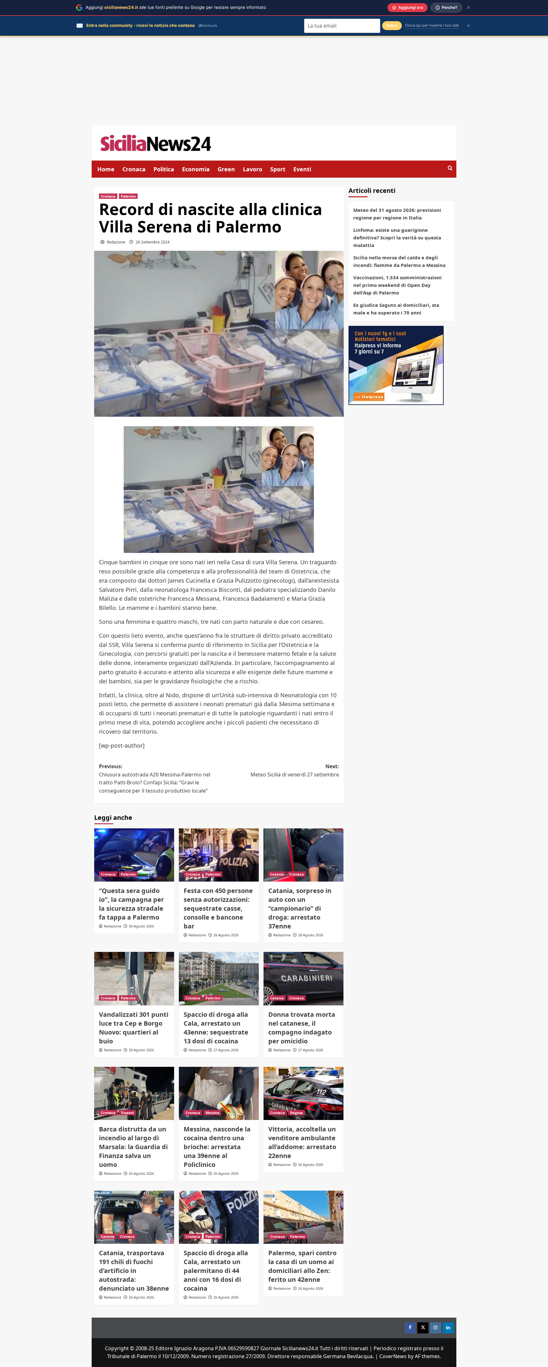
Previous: (154, 778)
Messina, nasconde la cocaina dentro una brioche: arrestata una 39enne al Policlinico (217, 1147)
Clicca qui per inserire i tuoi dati (432, 25)
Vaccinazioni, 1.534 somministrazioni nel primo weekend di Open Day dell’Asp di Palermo (397, 285)
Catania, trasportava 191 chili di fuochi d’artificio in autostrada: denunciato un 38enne (134, 1271)
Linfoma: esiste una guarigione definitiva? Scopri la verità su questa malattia (397, 237)
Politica (163, 169)
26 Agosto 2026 (141, 1173)
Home (105, 169)
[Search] (450, 168)
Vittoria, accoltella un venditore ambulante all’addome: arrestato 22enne (302, 1142)
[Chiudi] (468, 7)
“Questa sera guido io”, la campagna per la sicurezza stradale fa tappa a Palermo (131, 903)
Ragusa (296, 1112)
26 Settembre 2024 (153, 242)
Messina (212, 1112)
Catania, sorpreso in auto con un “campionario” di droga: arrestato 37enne (299, 908)
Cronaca (134, 169)
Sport (277, 169)
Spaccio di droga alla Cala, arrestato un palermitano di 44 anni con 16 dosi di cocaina (216, 1271)
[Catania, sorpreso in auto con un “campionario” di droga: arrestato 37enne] (303, 855)
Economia (196, 169)
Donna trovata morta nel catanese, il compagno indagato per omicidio (301, 1027)
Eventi (302, 169)
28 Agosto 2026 (225, 935)
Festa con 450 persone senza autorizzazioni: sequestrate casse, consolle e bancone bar (218, 908)
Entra (392, 25)
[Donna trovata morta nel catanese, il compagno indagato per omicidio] (303, 978)
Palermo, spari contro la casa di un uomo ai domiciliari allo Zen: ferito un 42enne (302, 1266)
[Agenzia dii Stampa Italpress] (396, 364)
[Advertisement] (274, 80)
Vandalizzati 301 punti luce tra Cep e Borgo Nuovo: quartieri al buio (133, 1027)
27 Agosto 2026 (225, 1049)
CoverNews (393, 1356)
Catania (277, 874)
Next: (295, 770)
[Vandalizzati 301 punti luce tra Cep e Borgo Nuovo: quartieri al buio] (134, 978)
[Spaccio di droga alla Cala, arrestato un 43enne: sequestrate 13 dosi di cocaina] (219, 978)
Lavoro (252, 169)
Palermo (128, 196)
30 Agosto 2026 (141, 926)
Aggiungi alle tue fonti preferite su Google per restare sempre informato (176, 7)
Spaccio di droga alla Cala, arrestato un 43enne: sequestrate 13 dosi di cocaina (216, 1027)
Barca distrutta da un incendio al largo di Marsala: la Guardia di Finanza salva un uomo (133, 1147)
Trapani (127, 1112)
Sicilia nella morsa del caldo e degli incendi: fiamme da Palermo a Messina (399, 261)
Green (226, 169)
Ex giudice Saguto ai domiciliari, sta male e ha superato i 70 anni (396, 309)
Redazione (116, 242)
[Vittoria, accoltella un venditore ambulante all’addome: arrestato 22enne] (303, 1093)
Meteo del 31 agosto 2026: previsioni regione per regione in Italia (397, 214)
